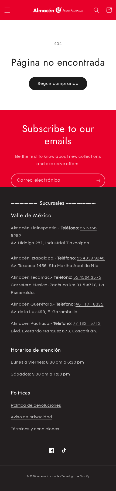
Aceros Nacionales (49, 476)
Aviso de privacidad (31, 417)
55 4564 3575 (87, 277)
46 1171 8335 (90, 304)
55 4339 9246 (91, 258)
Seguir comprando (58, 83)
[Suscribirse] (98, 180)
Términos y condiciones (35, 429)
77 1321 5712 (87, 323)
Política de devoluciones (36, 405)
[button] (7, 10)
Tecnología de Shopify (75, 476)
